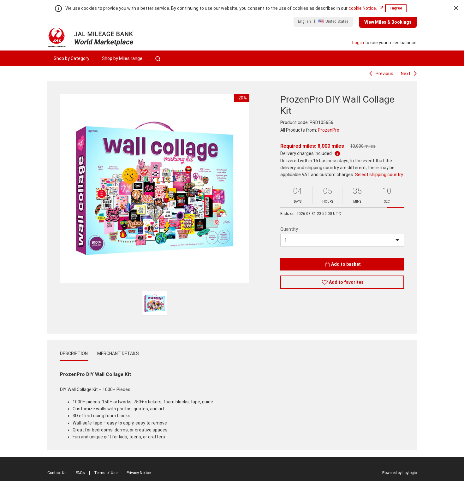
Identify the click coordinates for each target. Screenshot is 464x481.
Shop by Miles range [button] (122, 58)
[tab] (74, 353)
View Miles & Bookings (388, 22)
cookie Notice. (362, 8)
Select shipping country (379, 174)
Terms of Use (105, 473)
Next (405, 73)
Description (74, 353)
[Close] (456, 8)
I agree (396, 8)
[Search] (158, 58)
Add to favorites (346, 282)
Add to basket (346, 264)
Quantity (289, 229)
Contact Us (57, 473)
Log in (358, 42)
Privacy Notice (139, 473)
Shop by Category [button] (71, 58)
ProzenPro (328, 130)
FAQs (80, 473)
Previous (384, 73)
